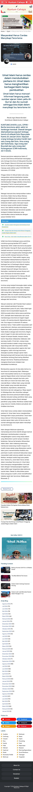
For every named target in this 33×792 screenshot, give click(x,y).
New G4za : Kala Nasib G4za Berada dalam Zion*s (18, 236)
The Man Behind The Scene (19, 576)
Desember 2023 (6, 684)
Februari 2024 (6, 679)
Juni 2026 (5, 609)
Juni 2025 (5, 639)
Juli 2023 (4, 696)
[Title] (16, 9)
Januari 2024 (6, 681)
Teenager (22, 754)
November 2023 (6, 686)
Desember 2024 (6, 654)
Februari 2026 (6, 619)
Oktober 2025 (6, 629)
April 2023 (5, 704)
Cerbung (5, 736)
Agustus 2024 (6, 664)
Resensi (21, 748)
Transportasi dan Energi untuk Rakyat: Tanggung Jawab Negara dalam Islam (15, 523)
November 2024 (6, 656)
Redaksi (16, 778)
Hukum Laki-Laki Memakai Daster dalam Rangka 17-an (21, 592)
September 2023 (7, 691)
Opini (4, 48)
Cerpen (5, 739)
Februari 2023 (6, 709)
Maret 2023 (5, 706)
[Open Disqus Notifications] (6, 2)
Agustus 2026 (6, 604)
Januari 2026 (6, 621)
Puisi (20, 743)
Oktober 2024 (6, 659)
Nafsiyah (21, 734)
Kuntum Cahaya (19, 786)
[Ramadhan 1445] (16, 549)
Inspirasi (5, 750)
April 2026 (5, 614)
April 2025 (5, 644)
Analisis (5, 734)
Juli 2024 (4, 666)
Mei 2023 (4, 701)
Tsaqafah (22, 757)
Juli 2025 (4, 636)
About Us (16, 765)
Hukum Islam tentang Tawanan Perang (20, 584)
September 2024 (7, 661)
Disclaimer (16, 774)
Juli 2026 (4, 606)
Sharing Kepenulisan (25, 750)
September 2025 (7, 631)
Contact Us (16, 769)
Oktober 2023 (6, 689)
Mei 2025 (5, 641)
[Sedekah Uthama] (16, 22)
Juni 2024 (5, 669)
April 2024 (5, 674)
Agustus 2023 (6, 694)
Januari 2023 (5, 711)
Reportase (22, 745)
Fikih (4, 745)
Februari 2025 (6, 649)
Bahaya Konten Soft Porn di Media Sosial (21, 568)
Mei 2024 (5, 671)
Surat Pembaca (23, 752)
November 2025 (6, 626)
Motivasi (5, 757)
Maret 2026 (5, 616)
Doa (4, 741)
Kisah (4, 752)
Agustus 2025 (6, 634)
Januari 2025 (6, 651)
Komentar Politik (8, 754)
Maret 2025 (5, 646)
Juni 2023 (5, 699)
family (5, 743)
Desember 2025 (6, 624)
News (20, 736)
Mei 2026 (5, 611)
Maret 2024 (5, 676)
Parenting (22, 741)
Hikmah (5, 748)
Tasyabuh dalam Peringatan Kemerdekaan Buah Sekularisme (15, 506)
